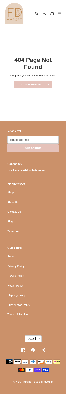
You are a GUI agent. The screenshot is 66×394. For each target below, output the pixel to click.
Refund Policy (15, 275)
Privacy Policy (16, 266)
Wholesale (13, 231)
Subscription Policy (18, 304)
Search (11, 256)
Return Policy (15, 285)
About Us (13, 202)
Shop (10, 192)
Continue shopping (30, 84)
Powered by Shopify (43, 382)
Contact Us (14, 211)
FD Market (27, 382)
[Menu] (60, 13)
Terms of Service (17, 314)
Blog (10, 221)
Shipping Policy (16, 295)
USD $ (31, 338)
